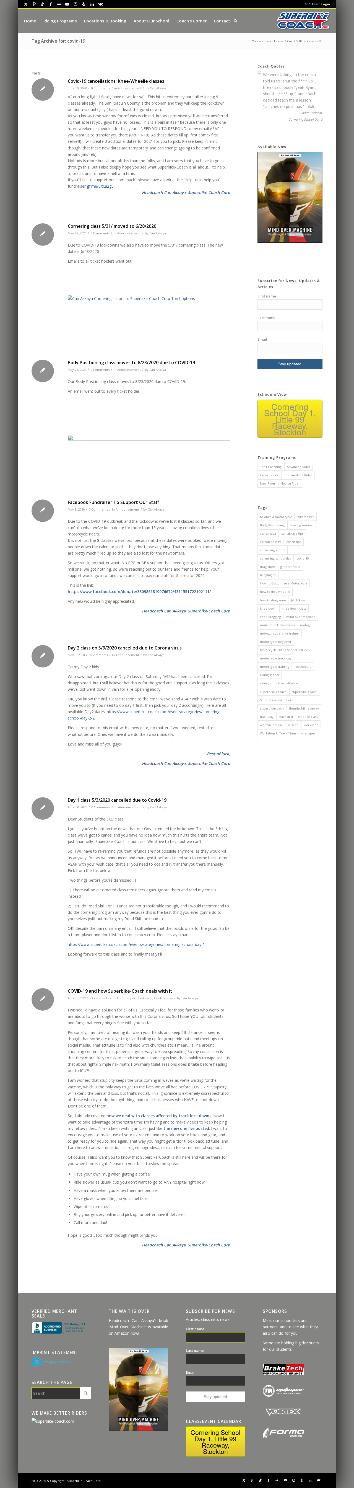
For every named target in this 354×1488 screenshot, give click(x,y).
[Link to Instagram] (75, 4)
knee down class (294, 608)
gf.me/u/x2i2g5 (100, 186)
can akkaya (268, 533)
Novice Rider (290, 483)
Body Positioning (272, 525)
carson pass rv (270, 542)
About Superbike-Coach (134, 998)
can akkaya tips (292, 533)
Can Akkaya (158, 88)
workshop (311, 725)
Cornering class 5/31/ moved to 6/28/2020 (112, 226)
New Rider (267, 483)
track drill (286, 717)
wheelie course (271, 725)
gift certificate (290, 567)
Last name (266, 317)
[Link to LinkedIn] (92, 4)
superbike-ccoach (273, 692)
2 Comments (99, 998)
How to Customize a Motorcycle (283, 583)
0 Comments (100, 88)
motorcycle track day (275, 658)
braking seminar (302, 525)
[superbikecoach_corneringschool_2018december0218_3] (149, 466)
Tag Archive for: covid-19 (58, 41)
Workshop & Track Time (278, 733)
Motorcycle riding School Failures (284, 650)
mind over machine (301, 617)
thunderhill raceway (304, 708)
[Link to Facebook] (50, 4)
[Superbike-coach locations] (303, 21)
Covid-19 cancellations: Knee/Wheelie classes (116, 81)
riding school (269, 675)
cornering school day (275, 558)
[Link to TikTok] (42, 4)
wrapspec (308, 733)
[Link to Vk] (100, 4)
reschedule (303, 666)
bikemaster (305, 517)
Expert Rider (269, 475)
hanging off (268, 575)
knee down (268, 608)
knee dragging (270, 617)
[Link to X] (26, 4)
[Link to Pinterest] (34, 4)
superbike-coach (304, 692)
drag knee (267, 567)
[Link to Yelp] (84, 4)
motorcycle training (274, 666)
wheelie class (308, 717)
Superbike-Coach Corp (276, 700)
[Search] (235, 21)
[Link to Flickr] (59, 4)
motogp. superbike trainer (279, 633)
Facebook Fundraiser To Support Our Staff (113, 502)
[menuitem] (316, 4)
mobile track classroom (277, 625)
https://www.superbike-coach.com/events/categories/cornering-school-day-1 (136, 944)
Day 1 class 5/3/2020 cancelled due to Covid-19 (117, 800)
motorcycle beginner (275, 642)
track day (267, 717)
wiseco (293, 725)
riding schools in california (279, 683)
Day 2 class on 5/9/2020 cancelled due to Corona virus (125, 648)
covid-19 (302, 558)
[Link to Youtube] (67, 4)
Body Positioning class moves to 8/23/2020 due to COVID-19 (131, 362)
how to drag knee (273, 600)
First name (266, 296)
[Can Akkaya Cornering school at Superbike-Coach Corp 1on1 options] (149, 326)
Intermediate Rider (298, 475)
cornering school (272, 550)
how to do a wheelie (275, 591)
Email (262, 339)
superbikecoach (272, 708)
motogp (306, 625)
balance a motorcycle (276, 517)
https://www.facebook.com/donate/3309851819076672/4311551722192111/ (139, 591)
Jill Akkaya (298, 600)
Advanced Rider (298, 467)
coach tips (293, 542)
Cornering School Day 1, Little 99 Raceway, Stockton (290, 419)
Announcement (129, 88)
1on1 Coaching (271, 467)
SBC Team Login (317, 4)
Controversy (163, 998)
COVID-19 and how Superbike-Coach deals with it (120, 991)
